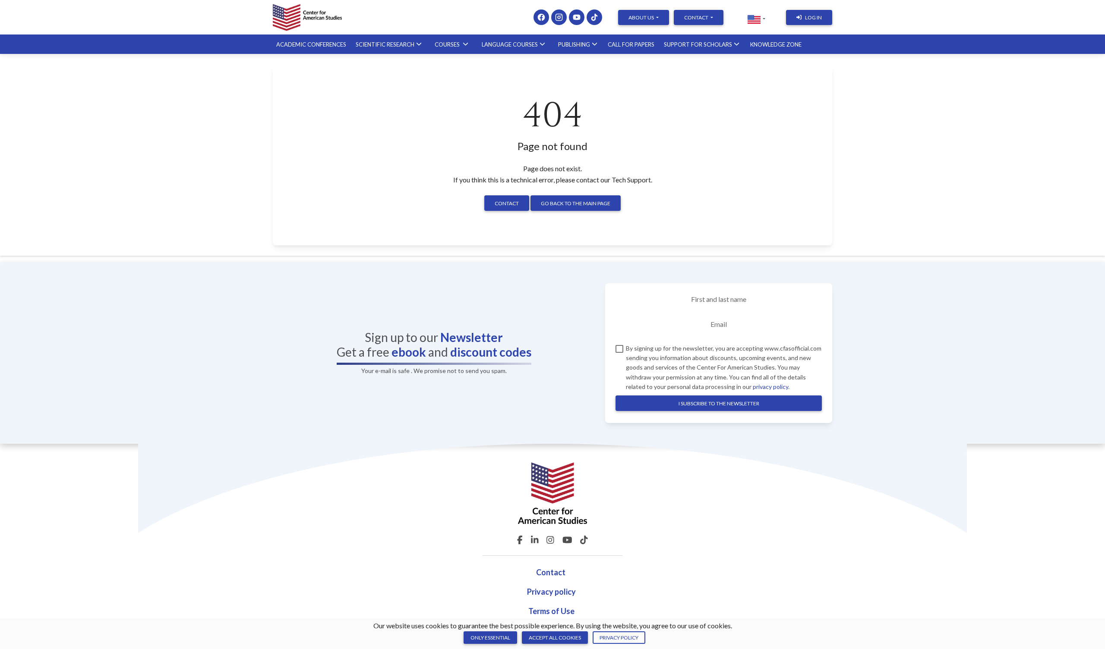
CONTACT (696, 17)
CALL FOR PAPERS (631, 44)
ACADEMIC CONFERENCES (311, 44)
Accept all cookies (555, 637)
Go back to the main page (575, 203)
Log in (813, 17)
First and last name (718, 299)
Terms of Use (551, 611)
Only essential (490, 637)
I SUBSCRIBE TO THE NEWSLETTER (719, 403)
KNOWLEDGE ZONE (776, 44)
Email (718, 324)
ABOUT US (641, 17)
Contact (507, 203)
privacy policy (770, 386)
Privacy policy (551, 591)
